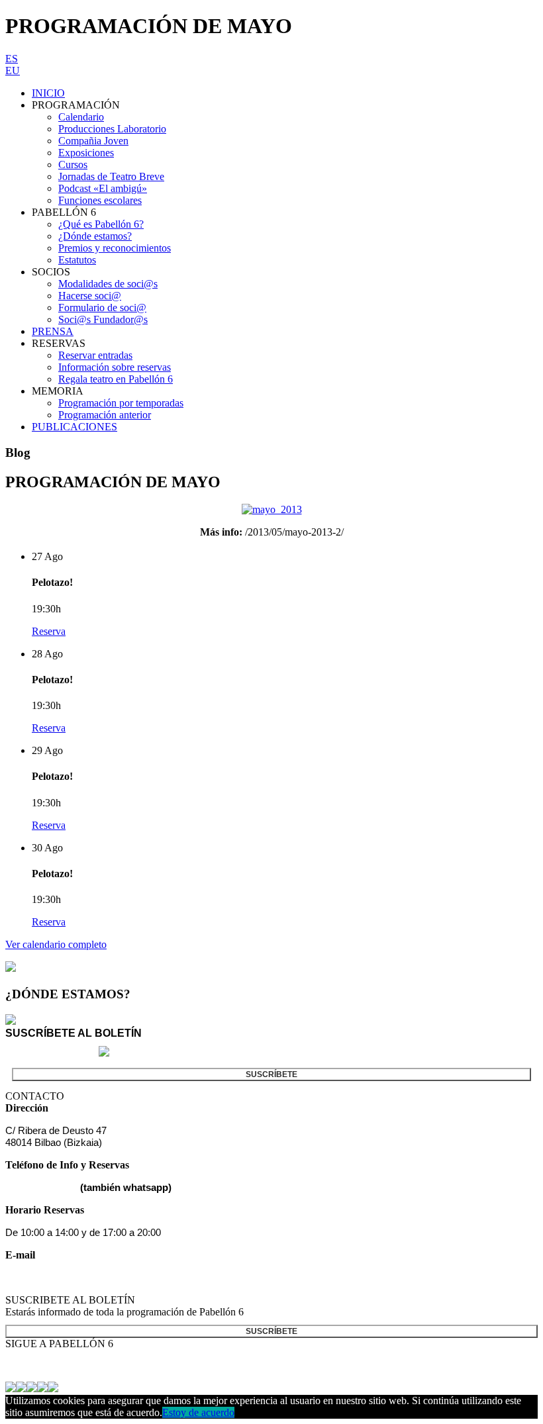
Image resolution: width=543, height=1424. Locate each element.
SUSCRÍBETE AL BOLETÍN (73, 1033)
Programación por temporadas (120, 402)
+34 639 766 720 (41, 1187)
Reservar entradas (95, 355)
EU (12, 70)
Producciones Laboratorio (112, 128)
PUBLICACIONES (74, 426)
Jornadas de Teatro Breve (111, 176)
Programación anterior (104, 414)
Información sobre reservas (114, 367)
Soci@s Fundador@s (103, 319)
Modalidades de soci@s (108, 283)
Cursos (72, 164)
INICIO (48, 93)
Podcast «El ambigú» (102, 188)
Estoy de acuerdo (198, 1412)
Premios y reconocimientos (114, 248)
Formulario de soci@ (102, 307)
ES (11, 58)
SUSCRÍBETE (271, 1074)
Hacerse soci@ (89, 295)
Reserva (49, 631)
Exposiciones (86, 152)
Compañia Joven (93, 140)
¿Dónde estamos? (95, 236)
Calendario (81, 116)
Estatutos (77, 259)
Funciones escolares (100, 200)
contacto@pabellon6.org (57, 1277)
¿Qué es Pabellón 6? (101, 224)
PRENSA (53, 331)
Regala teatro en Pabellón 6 (115, 379)
